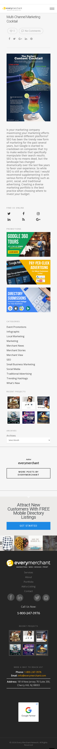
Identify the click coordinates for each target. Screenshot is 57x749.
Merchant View (15, 355)
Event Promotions (16, 327)
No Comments (32, 30)
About (28, 577)
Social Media (13, 369)
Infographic (13, 331)
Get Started (28, 525)
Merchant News (15, 345)
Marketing (12, 341)
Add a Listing (28, 586)
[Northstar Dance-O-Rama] (14, 403)
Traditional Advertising (19, 373)
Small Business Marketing (21, 364)
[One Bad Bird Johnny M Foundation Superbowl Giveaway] (14, 417)
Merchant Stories (16, 350)
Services (28, 572)
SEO (9, 359)
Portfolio (28, 581)
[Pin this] (31, 38)
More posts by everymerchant (28, 473)
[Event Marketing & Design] (43, 403)
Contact (28, 591)
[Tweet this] (14, 38)
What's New (13, 383)
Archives (11, 435)
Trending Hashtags (17, 378)
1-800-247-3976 (28, 613)
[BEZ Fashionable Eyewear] (28, 403)
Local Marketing (15, 336)
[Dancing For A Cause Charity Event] (28, 417)
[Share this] (9, 38)
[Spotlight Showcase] (43, 417)
